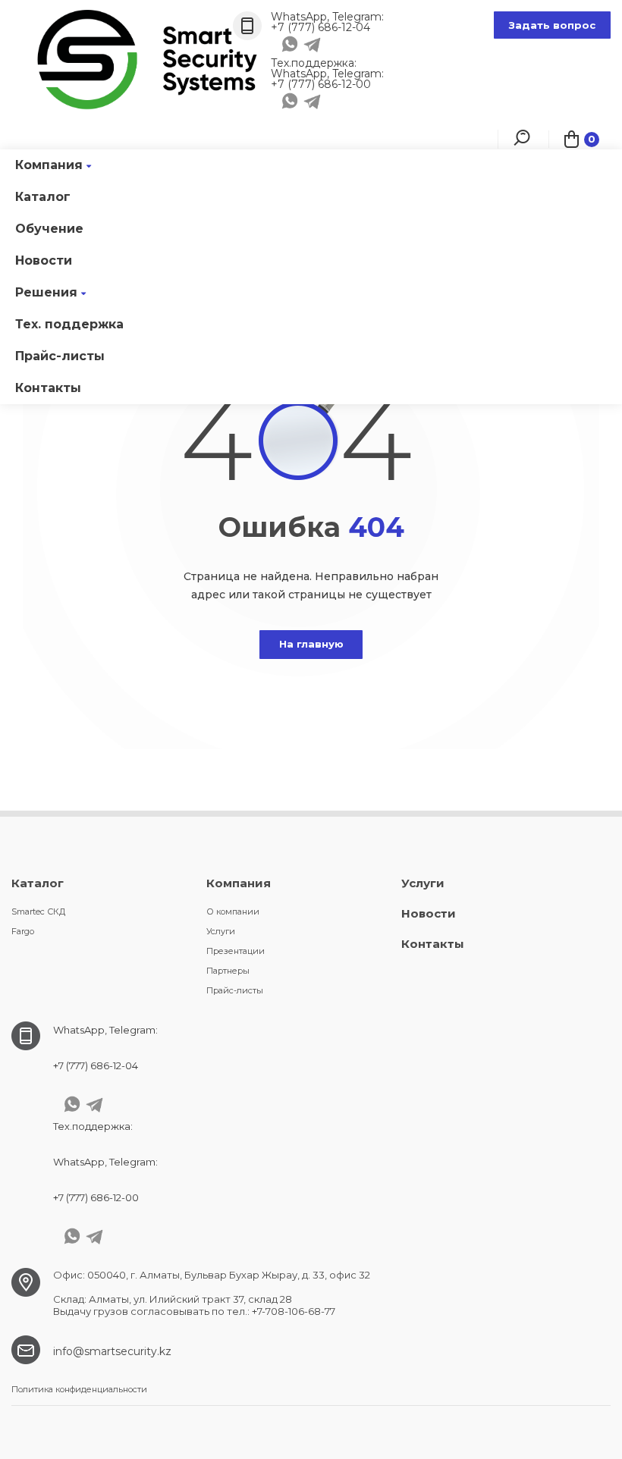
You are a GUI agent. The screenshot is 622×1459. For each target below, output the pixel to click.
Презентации (235, 951)
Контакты (48, 388)
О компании (232, 911)
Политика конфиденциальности (79, 1389)
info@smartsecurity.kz (112, 1351)
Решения (46, 292)
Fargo (22, 931)
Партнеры (228, 970)
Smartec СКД (38, 911)
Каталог (43, 197)
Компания (49, 165)
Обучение (49, 228)
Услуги (220, 931)
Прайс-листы (60, 356)
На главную (311, 644)
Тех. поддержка (69, 324)
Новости (43, 260)
